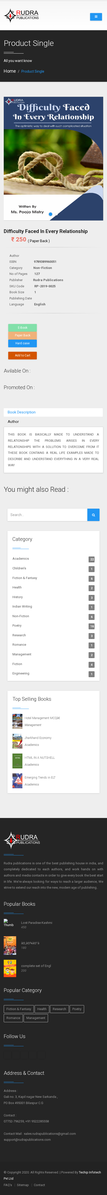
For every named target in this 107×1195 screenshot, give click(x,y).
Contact (39, 1185)
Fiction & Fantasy (52, 578)
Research (52, 635)
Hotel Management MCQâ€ (41, 718)
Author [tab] (13, 421)
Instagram (16, 1055)
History (52, 597)
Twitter (24, 1055)
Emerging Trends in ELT (38, 777)
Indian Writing (52, 607)
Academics (53, 559)
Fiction (52, 664)
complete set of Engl (36, 966)
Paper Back (22, 335)
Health (52, 587)
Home (10, 71)
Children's (52, 568)
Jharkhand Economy (37, 738)
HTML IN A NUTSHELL (38, 757)
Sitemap (23, 1185)
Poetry (53, 626)
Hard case (22, 343)
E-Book (22, 327)
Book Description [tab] (22, 412)
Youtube (41, 1055)
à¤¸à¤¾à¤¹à (30, 943)
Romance (52, 645)
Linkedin (33, 1055)
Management (52, 654)
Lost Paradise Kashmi (36, 923)
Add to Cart (22, 355)
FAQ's (8, 1185)
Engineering (52, 673)
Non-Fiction (52, 616)
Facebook (7, 1055)
